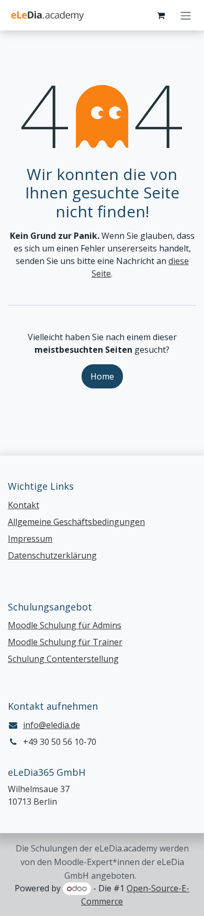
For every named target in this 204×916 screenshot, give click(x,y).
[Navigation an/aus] (185, 15)
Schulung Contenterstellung (63, 659)
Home (102, 376)
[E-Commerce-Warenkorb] (160, 15)
